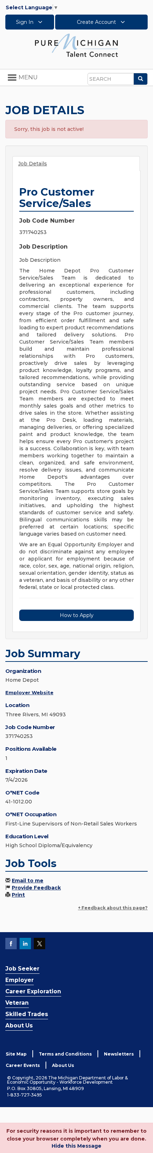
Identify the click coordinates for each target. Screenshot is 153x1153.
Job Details (32, 163)
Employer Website (29, 692)
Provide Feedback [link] (36, 887)
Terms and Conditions (65, 1054)
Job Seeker (22, 968)
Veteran (17, 1002)
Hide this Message (76, 1146)
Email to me (27, 880)
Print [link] (18, 895)
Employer (19, 980)
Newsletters (119, 1054)
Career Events (23, 1065)
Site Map (16, 1054)
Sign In (25, 22)
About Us (19, 1025)
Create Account (97, 22)
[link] (76, 45)
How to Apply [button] (77, 615)
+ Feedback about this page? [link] (113, 907)
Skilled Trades (26, 1014)
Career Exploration (33, 991)
